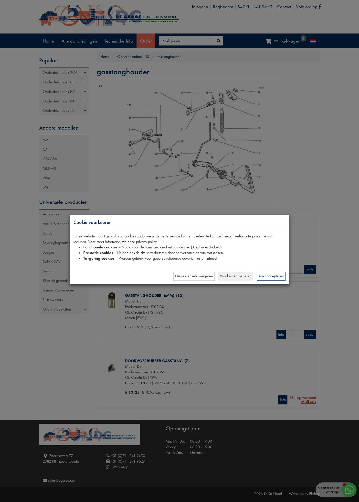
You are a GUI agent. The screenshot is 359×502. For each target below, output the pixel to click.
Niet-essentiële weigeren (194, 276)
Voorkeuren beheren (236, 276)
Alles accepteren (271, 276)
